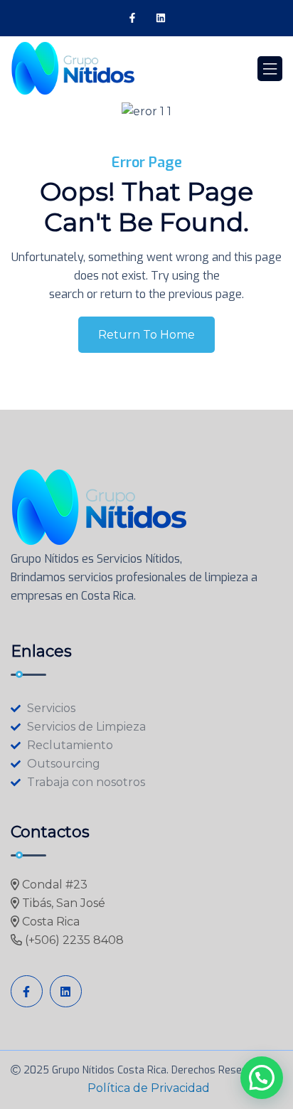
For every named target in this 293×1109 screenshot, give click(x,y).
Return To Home (146, 334)
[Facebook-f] (132, 18)
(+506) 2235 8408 (73, 940)
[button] (261, 1077)
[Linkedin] (161, 18)
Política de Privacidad (148, 1088)
